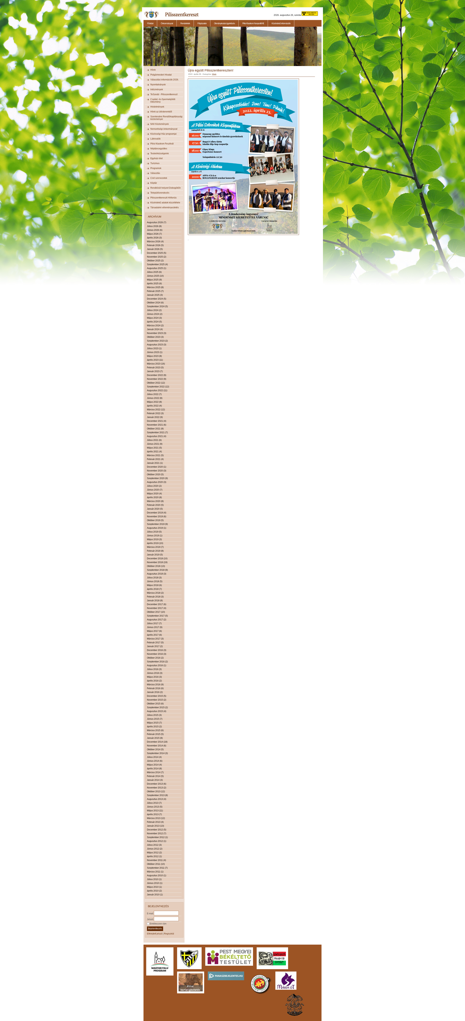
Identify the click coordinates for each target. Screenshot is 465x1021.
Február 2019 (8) (155, 551)
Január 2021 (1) (155, 463)
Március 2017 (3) (155, 638)
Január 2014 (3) (155, 780)
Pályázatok (202, 23)
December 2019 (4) (156, 512)
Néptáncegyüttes (158, 148)
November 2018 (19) (157, 562)
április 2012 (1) (154, 856)
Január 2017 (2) (155, 646)
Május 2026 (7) (154, 234)
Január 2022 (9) (155, 417)
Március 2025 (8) (155, 287)
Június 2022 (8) (154, 398)
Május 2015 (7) (154, 722)
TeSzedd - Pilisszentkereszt (163, 94)
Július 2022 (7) (154, 394)
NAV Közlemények (159, 124)
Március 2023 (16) (156, 363)
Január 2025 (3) (155, 295)
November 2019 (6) (156, 516)
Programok (155, 168)
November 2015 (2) (156, 700)
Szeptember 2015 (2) (157, 707)
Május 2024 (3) (154, 318)
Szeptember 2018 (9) (157, 570)
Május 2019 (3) (154, 539)
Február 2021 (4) (155, 459)
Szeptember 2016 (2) (157, 661)
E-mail (150, 913)
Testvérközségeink (159, 153)
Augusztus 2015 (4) (156, 711)
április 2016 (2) (154, 680)
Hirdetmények (157, 106)
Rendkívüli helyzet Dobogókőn (165, 188)
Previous (143, 48)
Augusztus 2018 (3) (156, 574)
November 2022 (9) (156, 379)
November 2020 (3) (156, 470)
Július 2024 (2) (154, 310)
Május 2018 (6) (154, 585)
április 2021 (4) (154, 451)
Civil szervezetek (158, 178)
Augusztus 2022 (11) (157, 390)
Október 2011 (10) (156, 864)
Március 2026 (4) (155, 241)
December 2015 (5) (156, 696)
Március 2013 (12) (156, 818)
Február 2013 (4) (155, 822)
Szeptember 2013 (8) (157, 795)
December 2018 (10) (157, 558)
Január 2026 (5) (155, 249)
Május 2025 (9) (154, 279)
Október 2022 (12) (156, 383)
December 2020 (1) (156, 467)
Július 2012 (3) (154, 845)
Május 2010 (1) (154, 887)
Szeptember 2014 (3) (157, 753)
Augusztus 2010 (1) (156, 875)
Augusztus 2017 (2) (156, 619)
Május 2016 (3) (154, 677)
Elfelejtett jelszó (154, 933)
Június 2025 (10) (155, 276)
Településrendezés (159, 193)
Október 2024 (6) (155, 302)
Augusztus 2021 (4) (156, 436)
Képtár (153, 183)
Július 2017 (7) (154, 623)
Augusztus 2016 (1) (156, 665)
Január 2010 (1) (155, 894)
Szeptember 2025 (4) (157, 264)
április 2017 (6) (154, 635)
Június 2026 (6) (154, 230)
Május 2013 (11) (155, 810)
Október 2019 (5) (155, 520)
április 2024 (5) (154, 321)
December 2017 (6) (156, 604)
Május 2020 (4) (154, 493)
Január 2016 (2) (155, 692)
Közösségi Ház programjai (163, 134)
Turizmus (154, 163)
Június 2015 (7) (154, 719)
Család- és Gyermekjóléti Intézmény (162, 100)
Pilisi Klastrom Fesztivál (162, 143)
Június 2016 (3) (154, 673)
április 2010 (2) (154, 891)
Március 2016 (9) (155, 684)
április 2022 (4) (154, 405)
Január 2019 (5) (155, 554)
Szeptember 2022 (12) (158, 386)
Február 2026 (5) (155, 245)
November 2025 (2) (156, 257)
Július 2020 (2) (154, 486)
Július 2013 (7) (154, 803)
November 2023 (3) (156, 333)
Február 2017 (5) (155, 642)
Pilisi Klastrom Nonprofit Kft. (253, 23)
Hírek (153, 70)
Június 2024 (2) (154, 314)
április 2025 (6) (154, 283)
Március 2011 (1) (155, 871)
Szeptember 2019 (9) (157, 524)
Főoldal (150, 23)
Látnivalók (155, 138)
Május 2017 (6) (154, 631)
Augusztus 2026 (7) (156, 222)
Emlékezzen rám (157, 923)
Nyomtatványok (158, 84)
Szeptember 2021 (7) (157, 432)
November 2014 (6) (156, 745)
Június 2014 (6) (154, 761)
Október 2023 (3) (155, 337)
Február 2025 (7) (155, 291)
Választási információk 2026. (164, 79)
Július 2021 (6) (154, 440)
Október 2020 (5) (155, 474)
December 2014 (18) (157, 742)
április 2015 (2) (154, 726)
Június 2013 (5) (154, 806)
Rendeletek (185, 23)
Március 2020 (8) (155, 501)
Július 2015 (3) (154, 715)
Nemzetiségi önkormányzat (163, 129)
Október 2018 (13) (156, 566)
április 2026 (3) (154, 237)
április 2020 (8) (154, 497)
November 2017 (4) (156, 608)
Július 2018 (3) (154, 577)
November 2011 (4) (156, 860)
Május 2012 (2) (154, 852)
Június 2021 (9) (154, 444)
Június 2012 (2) (154, 848)
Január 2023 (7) (155, 371)
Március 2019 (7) (155, 547)
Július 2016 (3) (154, 669)
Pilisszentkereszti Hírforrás (163, 197)
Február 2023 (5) (155, 367)
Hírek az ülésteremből (161, 111)
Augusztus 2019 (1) (156, 528)
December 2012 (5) (156, 829)
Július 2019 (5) (154, 532)
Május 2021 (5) (154, 447)
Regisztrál (169, 933)
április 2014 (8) (154, 768)
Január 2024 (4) (155, 329)
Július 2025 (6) (154, 272)
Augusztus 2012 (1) (156, 841)
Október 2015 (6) (155, 703)
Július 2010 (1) (154, 879)
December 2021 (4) (156, 421)
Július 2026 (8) (154, 226)
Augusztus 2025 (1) (156, 268)
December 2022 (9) (156, 375)
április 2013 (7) (154, 814)
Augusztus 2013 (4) (156, 799)
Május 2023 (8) (154, 356)
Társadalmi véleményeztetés (164, 207)
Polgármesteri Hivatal (161, 74)
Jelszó (150, 919)
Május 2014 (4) (154, 764)
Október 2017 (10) (156, 612)
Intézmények (156, 89)
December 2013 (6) (156, 784)
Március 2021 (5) (155, 455)
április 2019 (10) (155, 543)
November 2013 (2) (156, 787)
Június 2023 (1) (154, 352)
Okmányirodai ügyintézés (224, 23)
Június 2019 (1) (154, 535)
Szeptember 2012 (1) (157, 837)
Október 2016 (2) (155, 658)
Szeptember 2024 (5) (157, 306)
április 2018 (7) (154, 589)
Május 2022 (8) (154, 402)
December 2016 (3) (156, 650)
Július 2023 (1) (154, 348)
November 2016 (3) (156, 654)
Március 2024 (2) (155, 325)
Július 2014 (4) (154, 757)
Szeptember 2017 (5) (157, 616)
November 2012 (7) (156, 833)
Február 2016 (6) (155, 688)
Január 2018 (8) (155, 600)
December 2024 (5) (156, 299)
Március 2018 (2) (155, 593)
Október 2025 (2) (155, 260)
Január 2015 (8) (155, 738)
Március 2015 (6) (155, 730)
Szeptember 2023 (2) (157, 341)
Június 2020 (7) (154, 489)
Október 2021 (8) (155, 428)
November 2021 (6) (156, 425)
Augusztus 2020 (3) (156, 482)
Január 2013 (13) (155, 826)
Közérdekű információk (281, 23)
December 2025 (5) (156, 253)
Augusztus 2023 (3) (156, 344)
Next (322, 48)
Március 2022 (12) (156, 409)
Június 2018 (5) (154, 581)
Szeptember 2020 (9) (157, 478)
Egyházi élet (156, 158)
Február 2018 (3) (155, 596)
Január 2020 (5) (155, 509)
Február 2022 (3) (155, 413)
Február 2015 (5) (155, 734)
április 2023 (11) (155, 360)
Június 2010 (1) (154, 883)
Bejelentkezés (155, 928)
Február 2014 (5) (155, 776)
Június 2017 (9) (154, 627)
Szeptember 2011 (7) (157, 868)
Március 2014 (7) (155, 772)
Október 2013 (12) (156, 791)
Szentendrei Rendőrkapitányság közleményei (166, 117)
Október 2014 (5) (155, 749)
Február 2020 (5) (155, 505)
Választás (155, 173)
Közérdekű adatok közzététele (165, 202)
